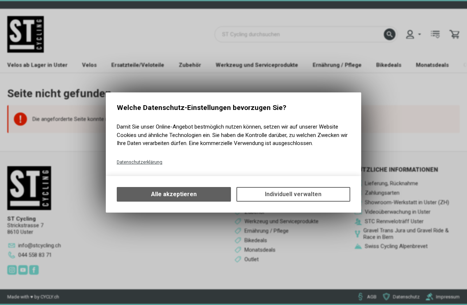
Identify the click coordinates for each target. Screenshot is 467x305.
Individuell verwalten (293, 194)
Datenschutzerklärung (139, 162)
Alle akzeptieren (174, 194)
